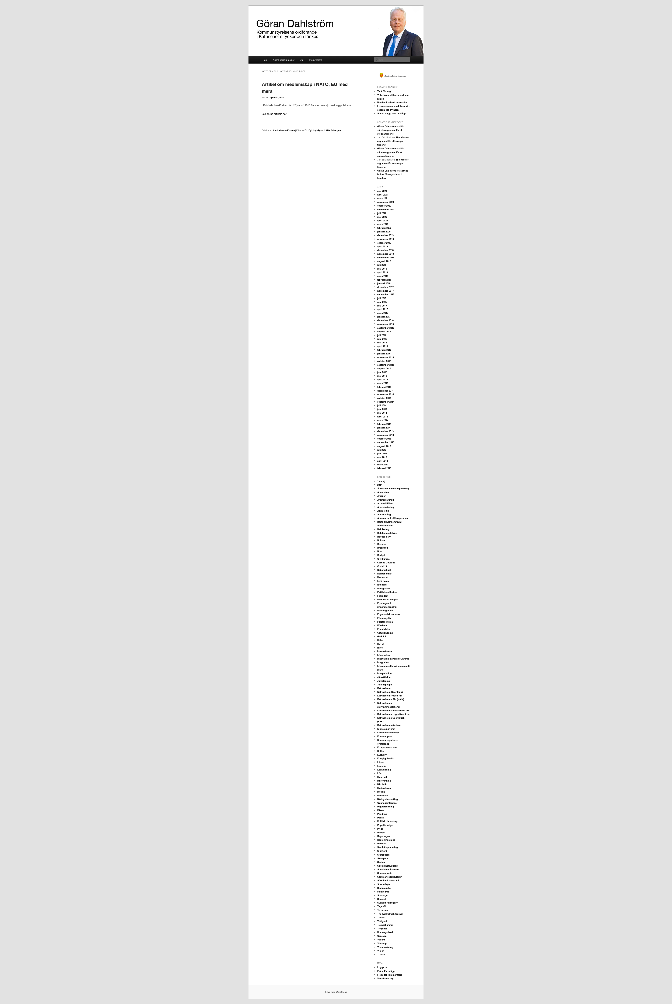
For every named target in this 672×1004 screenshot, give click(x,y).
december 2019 (385, 235)
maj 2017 (382, 305)
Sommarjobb (384, 873)
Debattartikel (384, 569)
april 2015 (382, 379)
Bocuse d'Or (384, 536)
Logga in (382, 967)
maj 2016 (382, 342)
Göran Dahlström (386, 126)
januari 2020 (383, 231)
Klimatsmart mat (386, 728)
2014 (379, 484)
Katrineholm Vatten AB (389, 695)
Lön (379, 773)
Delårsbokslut (384, 573)
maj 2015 (382, 375)
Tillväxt (381, 917)
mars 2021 (382, 198)
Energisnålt (383, 588)
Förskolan (382, 625)
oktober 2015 (384, 361)
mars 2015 (382, 383)
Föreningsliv (384, 618)
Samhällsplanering (387, 847)
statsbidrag (383, 891)
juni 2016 (382, 338)
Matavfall (382, 777)
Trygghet (382, 928)
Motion (381, 791)
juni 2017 (382, 302)
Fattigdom (382, 595)
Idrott (380, 647)
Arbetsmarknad (385, 499)
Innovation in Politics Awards (393, 658)
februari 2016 (384, 349)
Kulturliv (382, 754)
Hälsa (380, 640)
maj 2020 (382, 216)
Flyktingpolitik (385, 610)
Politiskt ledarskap (387, 821)
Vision (380, 950)
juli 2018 (381, 264)
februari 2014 (384, 424)
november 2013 (385, 435)
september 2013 (385, 442)
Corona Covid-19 (386, 562)
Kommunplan (384, 736)
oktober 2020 (384, 205)
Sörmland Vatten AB (388, 880)
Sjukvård (382, 850)
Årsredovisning (385, 507)
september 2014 (385, 401)
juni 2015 (382, 372)
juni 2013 (382, 453)
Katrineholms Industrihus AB (393, 710)
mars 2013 (382, 464)
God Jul (381, 636)
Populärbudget (385, 825)
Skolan (381, 862)
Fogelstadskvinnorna (388, 614)
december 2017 (385, 287)
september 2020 (385, 209)
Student (381, 899)
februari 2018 (384, 279)
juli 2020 (381, 213)
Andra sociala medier (283, 59)
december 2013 (385, 431)
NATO (327, 130)
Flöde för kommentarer (389, 974)
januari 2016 (383, 353)
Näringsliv (382, 795)
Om (301, 59)
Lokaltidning (384, 769)
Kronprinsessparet (387, 747)
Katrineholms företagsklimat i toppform (393, 174)
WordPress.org (385, 978)
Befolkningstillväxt (387, 533)
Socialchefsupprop (387, 865)
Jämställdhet (384, 677)
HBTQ (380, 643)
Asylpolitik (383, 510)
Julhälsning (383, 680)
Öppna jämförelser (387, 802)
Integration (383, 662)
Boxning (381, 544)
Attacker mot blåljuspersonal (392, 518)
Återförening (384, 514)
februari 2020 (384, 227)
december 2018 (385, 250)
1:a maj (381, 481)
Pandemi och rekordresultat (392, 102)
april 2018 (382, 272)
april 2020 (382, 220)
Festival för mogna (387, 599)
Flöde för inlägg (386, 971)
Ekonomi (382, 584)
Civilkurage (383, 558)
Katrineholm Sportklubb (390, 691)
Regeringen (383, 836)
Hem (265, 59)
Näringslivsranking (387, 799)
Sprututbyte (383, 884)
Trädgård (382, 921)
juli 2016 (381, 335)
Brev (379, 551)
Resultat (381, 843)
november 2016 (385, 324)
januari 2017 (383, 316)
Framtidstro (383, 629)
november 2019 (385, 239)
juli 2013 (381, 449)
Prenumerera (315, 59)
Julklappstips (384, 684)
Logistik (381, 766)
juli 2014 (381, 405)
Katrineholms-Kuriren (284, 130)
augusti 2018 (384, 261)
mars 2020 (382, 224)
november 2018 (385, 253)
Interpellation (384, 673)
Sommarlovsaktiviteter (389, 876)
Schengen (336, 130)
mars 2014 (382, 420)
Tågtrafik (382, 906)
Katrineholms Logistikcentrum (393, 714)
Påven (380, 810)
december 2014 (385, 390)
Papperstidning (385, 806)
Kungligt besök (385, 758)
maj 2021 (382, 191)
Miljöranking (384, 780)
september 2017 (385, 294)
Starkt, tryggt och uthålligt (391, 113)
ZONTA (381, 954)
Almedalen (383, 492)
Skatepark (382, 858)
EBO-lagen (383, 581)
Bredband (382, 547)
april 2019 (382, 246)
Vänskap (382, 943)
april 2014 (382, 416)
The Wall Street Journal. (390, 913)
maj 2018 (382, 268)
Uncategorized (385, 932)
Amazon (381, 495)
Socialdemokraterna (388, 869)
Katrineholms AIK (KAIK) (390, 699)
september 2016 (385, 327)
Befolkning (383, 529)
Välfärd (381, 939)
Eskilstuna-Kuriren (387, 592)
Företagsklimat (385, 621)
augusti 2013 (384, 446)
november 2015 (385, 357)
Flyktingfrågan (316, 130)
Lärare (380, 762)
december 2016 (385, 320)
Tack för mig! (384, 91)
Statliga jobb (384, 888)
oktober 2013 (384, 438)
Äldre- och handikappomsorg (393, 488)
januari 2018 (383, 283)
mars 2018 (382, 276)
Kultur (380, 751)
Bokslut (381, 540)
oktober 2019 (384, 242)
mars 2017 (382, 313)
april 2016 (382, 346)
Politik (380, 817)
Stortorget (382, 895)
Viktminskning (385, 947)
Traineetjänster (385, 924)
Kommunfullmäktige (388, 732)
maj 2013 (382, 457)
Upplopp (382, 935)
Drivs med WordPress (336, 991)
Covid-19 (382, 566)
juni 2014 (382, 409)
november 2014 (385, 394)
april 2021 (382, 194)
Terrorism (382, 910)
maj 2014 (382, 412)
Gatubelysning (385, 632)
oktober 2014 (384, 398)
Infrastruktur (384, 655)
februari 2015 (384, 387)
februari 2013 (384, 468)
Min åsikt (382, 784)
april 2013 (382, 460)
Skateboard (383, 854)
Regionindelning (386, 839)
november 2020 (385, 202)
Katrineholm (384, 688)
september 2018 (385, 257)
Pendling (382, 813)
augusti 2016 (384, 331)
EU (305, 130)
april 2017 (382, 309)
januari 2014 (383, 427)
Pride (380, 828)
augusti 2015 (384, 368)
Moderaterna (384, 788)
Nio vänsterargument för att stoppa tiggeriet (390, 130)
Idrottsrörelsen (385, 651)
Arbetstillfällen (385, 503)
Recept (381, 832)
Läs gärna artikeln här (274, 114)
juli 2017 (381, 298)
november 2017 (385, 290)
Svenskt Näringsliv (387, 902)
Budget (381, 555)
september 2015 (385, 364)
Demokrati (382, 577)
